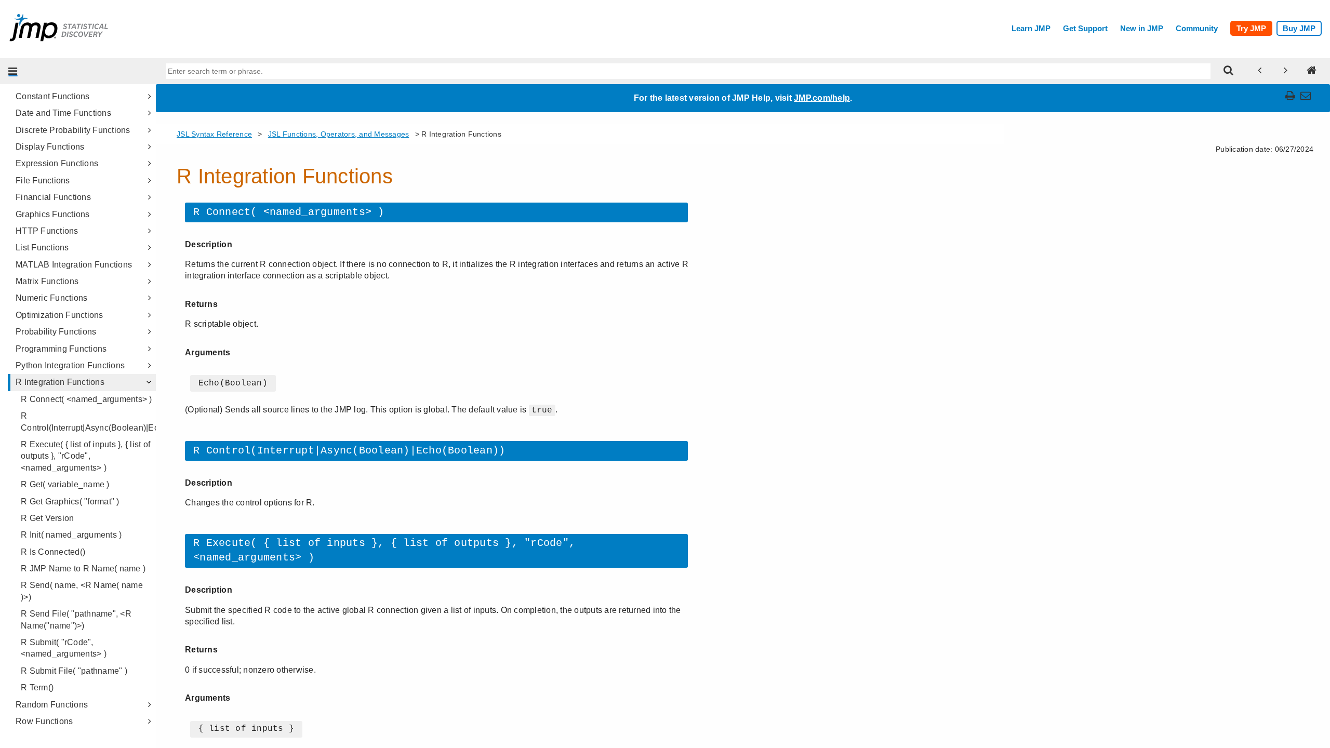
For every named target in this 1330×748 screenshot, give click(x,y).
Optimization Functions (59, 315)
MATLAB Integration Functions (74, 264)
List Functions (42, 247)
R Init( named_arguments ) (71, 534)
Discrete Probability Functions (73, 130)
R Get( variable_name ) (65, 484)
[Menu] (13, 71)
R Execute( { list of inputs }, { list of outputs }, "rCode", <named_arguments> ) (85, 456)
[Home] (1312, 71)
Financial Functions (53, 197)
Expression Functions (57, 163)
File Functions (43, 180)
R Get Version (47, 518)
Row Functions (44, 721)
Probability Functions (56, 331)
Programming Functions (61, 348)
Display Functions (50, 146)
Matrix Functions (47, 281)
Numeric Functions (51, 297)
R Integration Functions (60, 382)
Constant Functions (53, 96)
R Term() (37, 687)
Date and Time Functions (63, 113)
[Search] (1229, 71)
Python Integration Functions (70, 365)
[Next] (1286, 71)
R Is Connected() (53, 551)
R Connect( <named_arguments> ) (86, 399)
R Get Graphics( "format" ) (70, 501)
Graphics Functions (53, 214)
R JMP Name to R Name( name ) (83, 568)
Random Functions (52, 704)
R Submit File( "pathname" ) (74, 670)
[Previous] (1260, 71)
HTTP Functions (47, 230)
